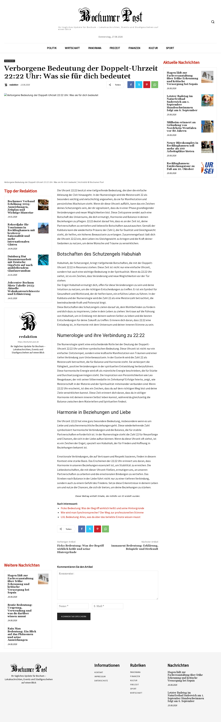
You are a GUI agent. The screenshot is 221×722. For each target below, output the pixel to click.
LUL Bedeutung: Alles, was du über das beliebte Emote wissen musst (101, 517)
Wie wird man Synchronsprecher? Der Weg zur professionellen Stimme (102, 512)
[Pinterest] (146, 84)
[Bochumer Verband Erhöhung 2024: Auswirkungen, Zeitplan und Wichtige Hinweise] (43, 204)
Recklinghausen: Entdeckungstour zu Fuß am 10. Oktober (181, 166)
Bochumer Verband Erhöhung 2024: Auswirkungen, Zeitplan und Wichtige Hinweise (21, 207)
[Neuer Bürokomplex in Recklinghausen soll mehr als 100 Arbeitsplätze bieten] (207, 147)
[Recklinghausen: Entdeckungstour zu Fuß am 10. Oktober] (207, 167)
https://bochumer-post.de (28, 342)
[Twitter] (138, 84)
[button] (213, 22)
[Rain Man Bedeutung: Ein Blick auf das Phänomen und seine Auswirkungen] (43, 632)
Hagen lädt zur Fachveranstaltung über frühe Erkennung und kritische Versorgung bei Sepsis (20, 584)
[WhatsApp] (154, 84)
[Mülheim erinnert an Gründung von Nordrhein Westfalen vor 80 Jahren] (207, 126)
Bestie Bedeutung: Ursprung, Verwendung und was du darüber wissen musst (20, 610)
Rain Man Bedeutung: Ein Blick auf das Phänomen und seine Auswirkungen (22, 634)
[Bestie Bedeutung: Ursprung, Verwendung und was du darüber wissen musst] (43, 608)
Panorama (9, 61)
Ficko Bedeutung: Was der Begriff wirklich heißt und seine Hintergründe (102, 508)
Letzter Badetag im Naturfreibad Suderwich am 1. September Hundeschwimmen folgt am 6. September (182, 103)
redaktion (13, 84)
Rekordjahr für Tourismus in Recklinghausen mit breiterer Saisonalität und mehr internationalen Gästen (21, 234)
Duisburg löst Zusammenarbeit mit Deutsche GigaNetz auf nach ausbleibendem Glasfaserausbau (20, 263)
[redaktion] (6, 85)
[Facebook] (130, 84)
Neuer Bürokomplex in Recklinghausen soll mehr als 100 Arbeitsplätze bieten (182, 147)
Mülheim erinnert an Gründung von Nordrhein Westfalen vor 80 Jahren (181, 127)
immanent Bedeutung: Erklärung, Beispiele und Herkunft (134, 547)
